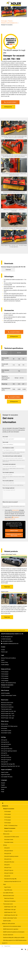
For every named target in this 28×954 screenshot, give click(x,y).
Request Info (9, 107)
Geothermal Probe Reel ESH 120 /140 (10, 766)
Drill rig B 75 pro (5, 755)
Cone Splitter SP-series (6, 776)
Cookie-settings (5, 664)
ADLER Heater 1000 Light (7, 718)
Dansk (2, 789)
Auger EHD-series (5, 774)
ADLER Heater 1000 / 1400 (7, 715)
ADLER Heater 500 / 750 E (7, 713)
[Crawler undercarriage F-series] (14, 571)
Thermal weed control (6, 709)
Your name (5, 436)
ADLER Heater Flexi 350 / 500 (8, 711)
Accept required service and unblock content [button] (14, 534)
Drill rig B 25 (4, 740)
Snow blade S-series (6, 730)
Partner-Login (4, 652)
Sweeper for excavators (7, 685)
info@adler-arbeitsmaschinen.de (10, 643)
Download (8, 269)
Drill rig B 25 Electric (6, 744)
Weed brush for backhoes (7, 707)
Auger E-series (4, 772)
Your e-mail (5, 442)
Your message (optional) (8, 488)
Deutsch (3, 783)
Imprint (2, 660)
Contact (3, 649)
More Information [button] (14, 528)
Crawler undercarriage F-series (8, 695)
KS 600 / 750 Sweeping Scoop (8, 682)
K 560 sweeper (4, 674)
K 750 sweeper (4, 678)
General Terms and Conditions (8, 658)
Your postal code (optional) (9, 464)
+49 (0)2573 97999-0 (11, 102)
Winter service (4, 724)
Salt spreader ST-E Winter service (9, 726)
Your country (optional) (8, 480)
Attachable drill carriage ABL (8, 764)
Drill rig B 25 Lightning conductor (9, 751)
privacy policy (15, 510)
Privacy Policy (4, 662)
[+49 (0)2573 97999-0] (25, 949)
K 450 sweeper (4, 671)
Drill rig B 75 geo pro (6, 759)
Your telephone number (8, 448)
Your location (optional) (8, 472)
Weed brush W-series (6, 705)
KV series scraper (5, 687)
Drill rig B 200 (4, 762)
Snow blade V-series (6, 733)
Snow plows (4, 728)
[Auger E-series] (14, 605)
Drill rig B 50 (4, 753)
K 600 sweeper (4, 676)
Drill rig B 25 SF (5, 746)
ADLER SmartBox (5, 693)
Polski (2, 791)
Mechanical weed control (7, 702)
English (3, 785)
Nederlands (4, 787)
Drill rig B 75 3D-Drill (6, 757)
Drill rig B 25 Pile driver (6, 748)
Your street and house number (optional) (12, 456)
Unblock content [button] (14, 530)
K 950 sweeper (4, 680)
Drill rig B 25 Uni (5, 742)
